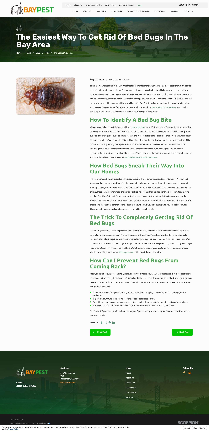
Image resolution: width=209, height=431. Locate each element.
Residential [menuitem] (101, 11)
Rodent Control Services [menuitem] (138, 11)
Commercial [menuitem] (117, 11)
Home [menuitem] (75, 11)
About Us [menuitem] (87, 11)
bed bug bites (138, 127)
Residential (130, 383)
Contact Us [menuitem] (188, 11)
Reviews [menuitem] (174, 11)
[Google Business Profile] (189, 372)
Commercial (131, 387)
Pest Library (110, 5)
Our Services (131, 392)
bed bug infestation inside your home (141, 157)
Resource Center (126, 5)
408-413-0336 (189, 5)
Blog (139, 5)
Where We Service (94, 5)
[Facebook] (184, 372)
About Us (130, 378)
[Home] (32, 8)
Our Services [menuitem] (159, 11)
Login (68, 5)
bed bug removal (126, 252)
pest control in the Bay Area (164, 107)
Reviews (129, 397)
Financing (78, 5)
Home (128, 373)
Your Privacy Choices (39, 423)
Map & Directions (67, 382)
